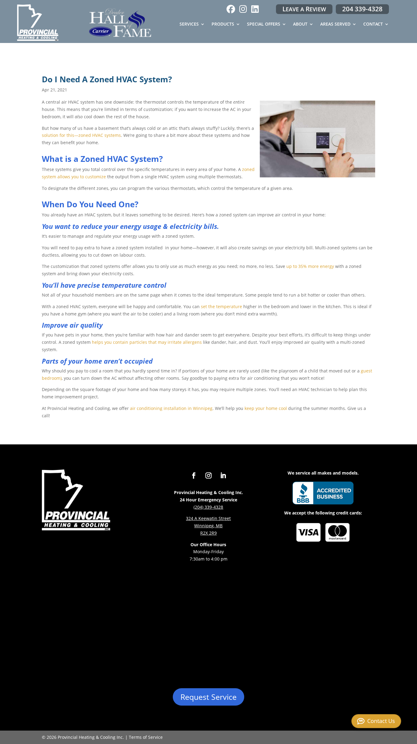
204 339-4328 (362, 9)
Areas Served (335, 24)
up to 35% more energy (310, 266)
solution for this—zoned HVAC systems (81, 135)
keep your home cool (266, 408)
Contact (373, 24)
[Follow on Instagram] (208, 475)
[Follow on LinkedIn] (223, 475)
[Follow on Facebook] (194, 475)
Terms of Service (146, 737)
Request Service (208, 697)
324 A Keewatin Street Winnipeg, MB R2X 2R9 (208, 525)
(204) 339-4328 (208, 507)
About (300, 24)
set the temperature (221, 306)
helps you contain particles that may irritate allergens (147, 342)
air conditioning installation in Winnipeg (171, 408)
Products (223, 24)
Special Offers (263, 24)
